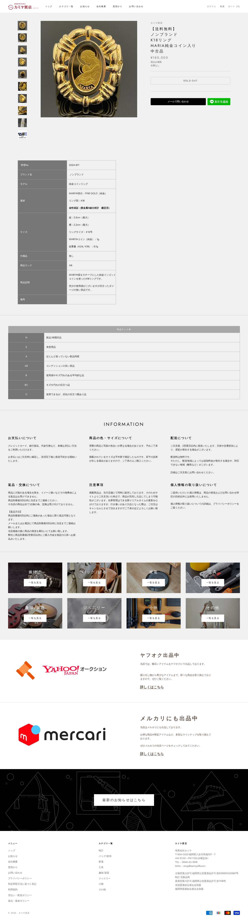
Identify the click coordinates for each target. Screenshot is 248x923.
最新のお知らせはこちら (124, 800)
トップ (48, 6)
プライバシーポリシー (20, 878)
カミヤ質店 (157, 22)
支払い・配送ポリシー (20, 895)
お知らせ (85, 6)
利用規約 (13, 889)
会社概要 (101, 6)
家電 (101, 861)
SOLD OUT (190, 80)
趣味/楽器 (104, 872)
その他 (102, 889)
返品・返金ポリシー (18, 900)
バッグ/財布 (105, 856)
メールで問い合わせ (178, 101)
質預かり (117, 6)
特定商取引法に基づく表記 (22, 883)
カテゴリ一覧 (66, 6)
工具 (101, 867)
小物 (101, 883)
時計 (101, 850)
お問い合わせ (136, 6)
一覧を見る (35, 582)
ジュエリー (105, 878)
